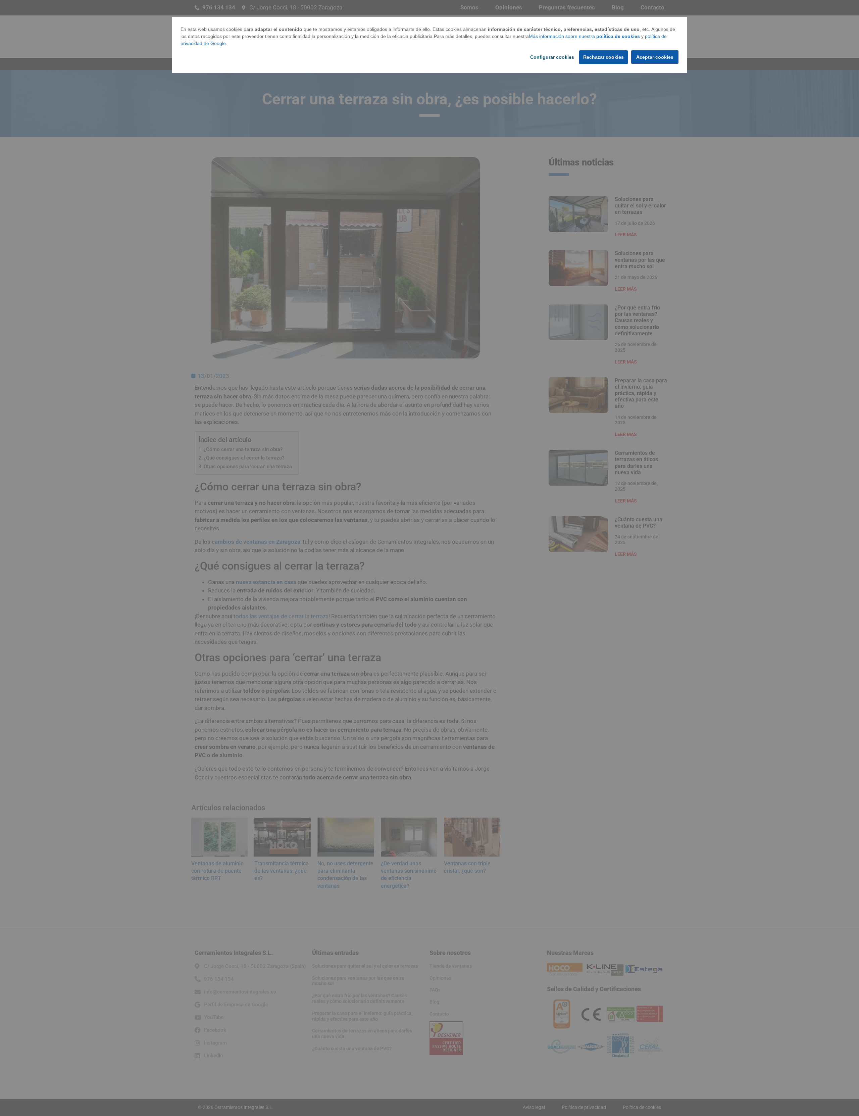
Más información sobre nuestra (584, 36)
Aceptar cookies (654, 57)
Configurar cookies (552, 57)
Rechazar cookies (603, 57)
